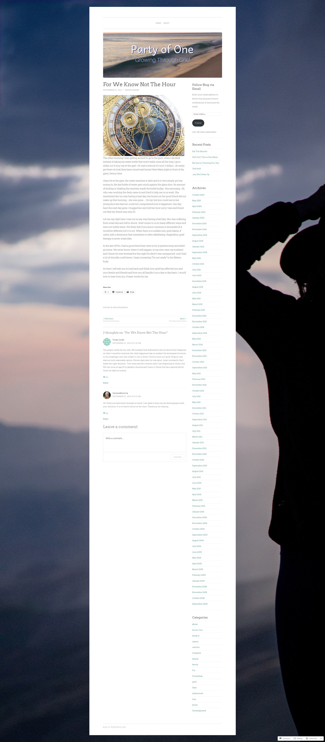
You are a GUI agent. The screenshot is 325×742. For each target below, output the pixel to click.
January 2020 (198, 217)
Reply (105, 382)
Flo (193, 670)
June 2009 (197, 552)
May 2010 (196, 488)
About (166, 23)
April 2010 (196, 494)
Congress (196, 653)
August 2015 (197, 287)
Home (158, 23)
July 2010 (196, 477)
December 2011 (199, 408)
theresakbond (132, 90)
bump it (195, 635)
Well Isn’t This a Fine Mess (205, 157)
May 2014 (196, 338)
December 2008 (199, 586)
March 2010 (197, 500)
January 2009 (198, 581)
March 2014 (197, 344)
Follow (198, 123)
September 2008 (199, 603)
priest (195, 705)
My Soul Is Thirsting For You (205, 163)
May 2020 (196, 200)
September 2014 (199, 333)
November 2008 (199, 592)
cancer (195, 641)
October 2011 (198, 413)
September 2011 (199, 419)
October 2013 (198, 362)
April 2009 (197, 563)
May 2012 (196, 402)
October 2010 (198, 459)
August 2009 (198, 540)
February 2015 (198, 310)
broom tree (197, 630)
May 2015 (196, 298)
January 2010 (198, 511)
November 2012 (199, 385)
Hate (194, 687)
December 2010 (199, 448)
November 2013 (199, 356)
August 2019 (197, 241)
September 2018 (199, 252)
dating (195, 658)
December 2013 (199, 350)
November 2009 (199, 523)
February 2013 (198, 379)
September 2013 (199, 367)
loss (194, 699)
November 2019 (199, 229)
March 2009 (197, 569)
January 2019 (198, 246)
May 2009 (196, 557)
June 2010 (196, 483)
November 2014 (199, 321)
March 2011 (197, 436)
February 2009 (199, 575)
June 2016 (196, 275)
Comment (177, 457)
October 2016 (198, 264)
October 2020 (198, 194)
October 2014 (198, 327)
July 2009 (196, 546)
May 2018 (196, 258)
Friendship (197, 676)
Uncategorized (120, 307)
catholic (196, 647)
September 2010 (199, 465)
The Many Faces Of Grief (177, 320)
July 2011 (196, 431)
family (195, 664)
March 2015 (197, 304)
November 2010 (199, 454)
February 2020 (198, 212)
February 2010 (198, 506)
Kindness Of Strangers (111, 320)
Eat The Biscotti (199, 151)
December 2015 (199, 281)
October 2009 (198, 529)
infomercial (197, 693)
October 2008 (198, 598)
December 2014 (199, 315)
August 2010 (197, 471)
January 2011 (198, 442)
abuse (195, 624)
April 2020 (197, 206)
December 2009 (199, 517)
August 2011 (197, 425)
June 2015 (196, 292)
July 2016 (196, 269)
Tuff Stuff (196, 168)
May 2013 (196, 373)
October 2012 (198, 390)
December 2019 (199, 223)
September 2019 (199, 235)
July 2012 (196, 396)
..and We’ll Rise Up (200, 174)
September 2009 (199, 534)
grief (194, 681)
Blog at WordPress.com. (114, 727)
